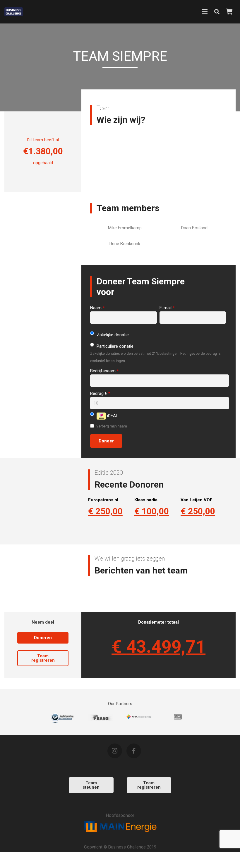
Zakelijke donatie (112, 334)
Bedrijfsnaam (104, 371)
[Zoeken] (217, 12)
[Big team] (101, 717)
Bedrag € (100, 393)
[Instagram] (114, 751)
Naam (97, 307)
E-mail (167, 307)
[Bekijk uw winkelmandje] (229, 11)
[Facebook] (133, 751)
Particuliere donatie (114, 346)
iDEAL (112, 415)
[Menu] (204, 11)
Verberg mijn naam (111, 426)
